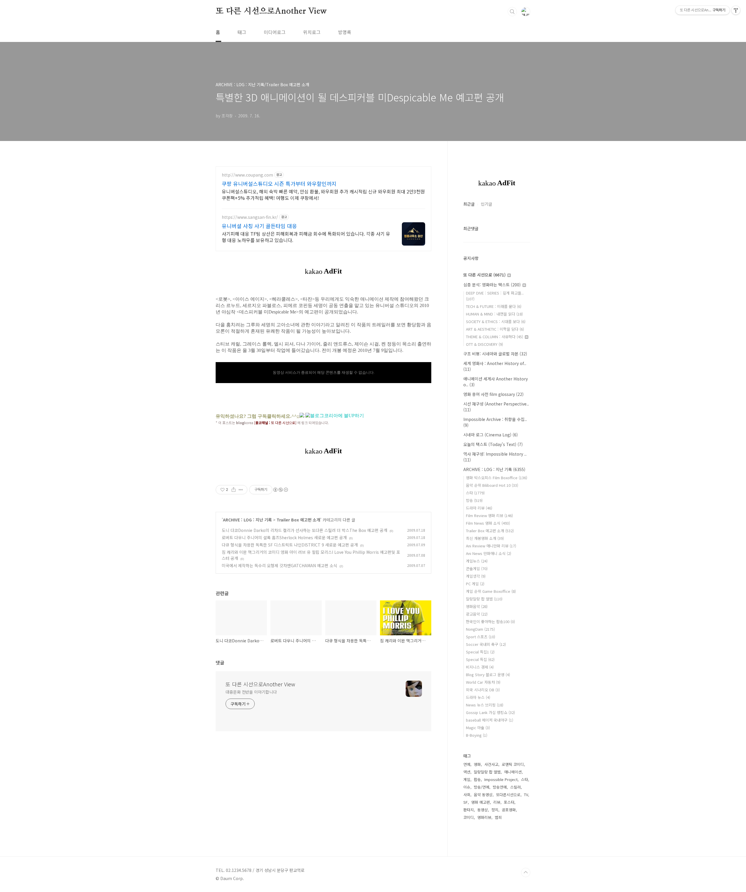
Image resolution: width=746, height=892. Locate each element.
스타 (475, 493)
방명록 (344, 32)
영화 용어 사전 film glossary (493, 394)
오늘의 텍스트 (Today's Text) (493, 444)
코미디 (468, 817)
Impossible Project (501, 779)
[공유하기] (233, 489)
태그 (241, 32)
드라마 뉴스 (478, 697)
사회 (466, 794)
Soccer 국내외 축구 (486, 644)
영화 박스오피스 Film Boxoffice (496, 477)
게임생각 (475, 576)
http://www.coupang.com (247, 174)
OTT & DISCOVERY (484, 344)
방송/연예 (481, 787)
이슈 (466, 787)
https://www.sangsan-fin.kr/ (250, 217)
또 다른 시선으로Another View (271, 11)
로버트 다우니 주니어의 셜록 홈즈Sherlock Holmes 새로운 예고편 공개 (284, 537)
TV (526, 794)
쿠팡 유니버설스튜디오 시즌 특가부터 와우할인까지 (279, 183)
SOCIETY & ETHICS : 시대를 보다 (495, 321)
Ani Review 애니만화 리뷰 (491, 546)
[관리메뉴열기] (735, 10)
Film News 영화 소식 (488, 523)
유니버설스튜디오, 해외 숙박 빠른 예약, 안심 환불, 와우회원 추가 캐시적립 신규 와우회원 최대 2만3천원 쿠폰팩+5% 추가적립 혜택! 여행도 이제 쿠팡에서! (323, 194)
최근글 (469, 204)
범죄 (498, 817)
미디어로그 (275, 32)
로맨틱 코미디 (513, 764)
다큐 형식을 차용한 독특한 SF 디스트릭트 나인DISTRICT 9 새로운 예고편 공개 (290, 545)
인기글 (486, 204)
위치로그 (312, 32)
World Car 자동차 (483, 682)
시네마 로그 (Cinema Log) (490, 435)
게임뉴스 (477, 561)
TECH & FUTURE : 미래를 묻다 (493, 306)
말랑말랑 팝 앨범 (484, 599)
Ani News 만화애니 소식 (488, 553)
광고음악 (477, 614)
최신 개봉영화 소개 (485, 538)
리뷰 (496, 802)
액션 (466, 772)
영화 (477, 764)
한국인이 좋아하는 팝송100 (490, 621)
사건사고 (491, 764)
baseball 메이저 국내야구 (489, 720)
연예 (466, 764)
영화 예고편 (480, 802)
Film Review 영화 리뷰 (489, 515)
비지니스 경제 (480, 667)
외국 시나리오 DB (483, 689)
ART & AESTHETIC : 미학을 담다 (495, 329)
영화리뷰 (484, 817)
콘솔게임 (477, 568)
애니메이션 (513, 772)
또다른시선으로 (508, 794)
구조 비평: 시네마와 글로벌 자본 (495, 354)
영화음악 (477, 606)
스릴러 (515, 787)
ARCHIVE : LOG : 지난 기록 (247, 520)
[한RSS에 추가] (302, 415)
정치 (494, 809)
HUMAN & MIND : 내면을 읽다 (494, 314)
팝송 (477, 779)
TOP (525, 872)
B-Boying (476, 735)
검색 (512, 11)
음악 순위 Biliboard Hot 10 (492, 485)
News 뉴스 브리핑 (484, 705)
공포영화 (509, 809)
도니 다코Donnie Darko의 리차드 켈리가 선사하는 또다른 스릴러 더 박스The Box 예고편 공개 (304, 530)
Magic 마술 (478, 727)
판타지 (468, 809)
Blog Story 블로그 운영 (488, 674)
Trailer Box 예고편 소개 (298, 520)
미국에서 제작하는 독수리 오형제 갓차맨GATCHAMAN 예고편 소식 (279, 565)
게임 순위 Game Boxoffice (491, 591)
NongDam (480, 629)
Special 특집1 (480, 652)
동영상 (482, 809)
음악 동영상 (483, 794)
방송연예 (500, 787)
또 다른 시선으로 (484, 275)
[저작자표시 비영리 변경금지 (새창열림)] (280, 489)
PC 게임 (475, 583)
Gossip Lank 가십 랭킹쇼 (490, 712)
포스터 (509, 802)
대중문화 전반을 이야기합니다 (251, 692)
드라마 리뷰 (479, 508)
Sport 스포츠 (480, 636)
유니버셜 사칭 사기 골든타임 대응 (259, 225)
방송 (474, 500)
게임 (466, 779)
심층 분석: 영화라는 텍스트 (492, 285)
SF (465, 802)
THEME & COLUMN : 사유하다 (494, 336)
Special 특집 (480, 659)
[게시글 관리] (240, 489)
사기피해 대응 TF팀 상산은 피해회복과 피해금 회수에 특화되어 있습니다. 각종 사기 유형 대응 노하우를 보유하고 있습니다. (306, 236)
